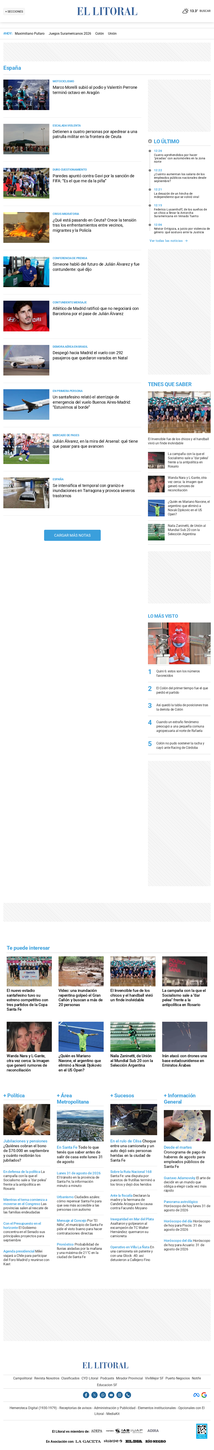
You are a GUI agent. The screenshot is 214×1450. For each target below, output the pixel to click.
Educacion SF (107, 1385)
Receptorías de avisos (75, 1408)
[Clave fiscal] (201, 1438)
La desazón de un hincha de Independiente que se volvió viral (176, 193)
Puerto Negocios (178, 1378)
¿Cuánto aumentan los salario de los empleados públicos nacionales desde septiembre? (180, 176)
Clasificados (70, 1378)
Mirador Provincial (129, 1378)
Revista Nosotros (46, 1378)
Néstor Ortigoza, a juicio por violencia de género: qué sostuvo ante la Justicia (182, 228)
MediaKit (113, 1414)
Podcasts (107, 1378)
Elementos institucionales (157, 1408)
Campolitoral (22, 1378)
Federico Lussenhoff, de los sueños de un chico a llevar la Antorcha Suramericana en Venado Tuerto (180, 211)
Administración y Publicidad (114, 1408)
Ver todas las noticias (166, 241)
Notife (196, 1378)
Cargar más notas (72, 535)
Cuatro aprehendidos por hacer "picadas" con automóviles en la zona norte (179, 156)
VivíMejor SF (154, 1378)
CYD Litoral (90, 1378)
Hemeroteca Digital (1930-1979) (33, 1408)
